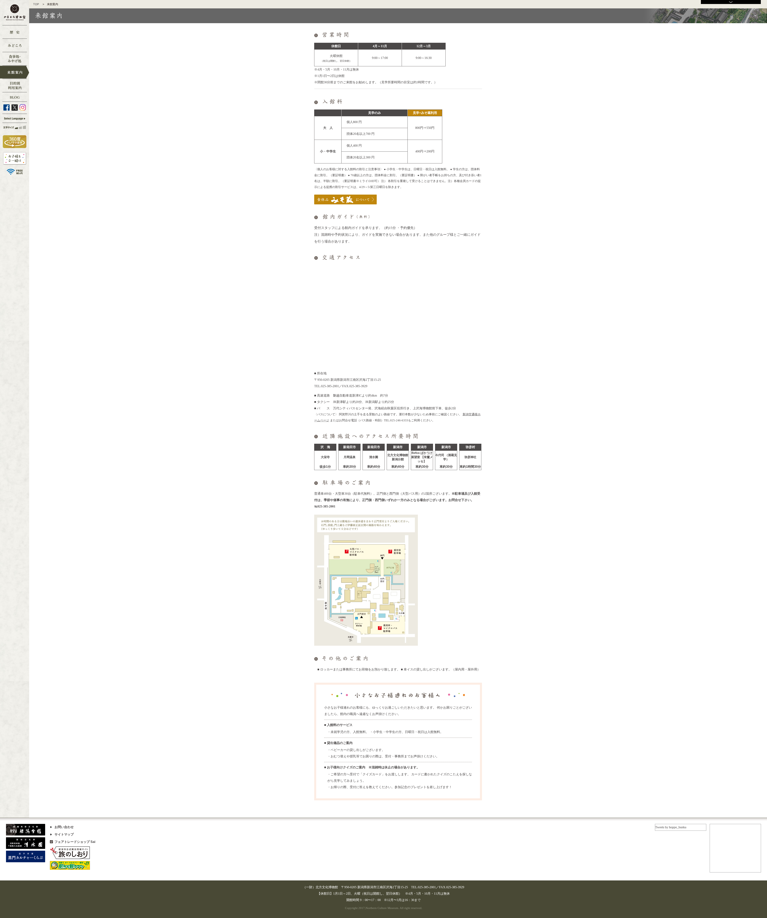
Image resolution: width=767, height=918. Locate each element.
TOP (37, 4)
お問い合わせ (64, 827)
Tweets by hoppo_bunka (670, 827)
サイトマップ (64, 834)
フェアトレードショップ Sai (75, 841)
